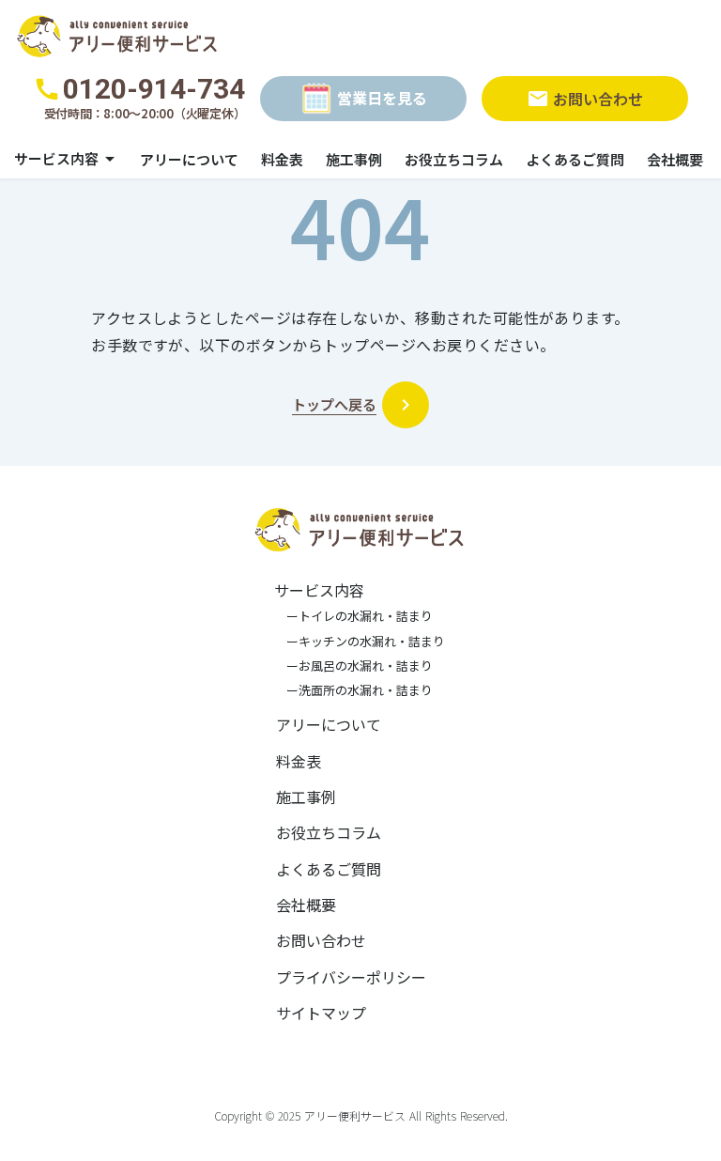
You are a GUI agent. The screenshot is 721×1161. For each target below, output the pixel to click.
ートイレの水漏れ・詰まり (353, 616)
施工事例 (354, 159)
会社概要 (675, 159)
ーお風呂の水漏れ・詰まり (353, 666)
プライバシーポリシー (351, 977)
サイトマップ (321, 1012)
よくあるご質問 (575, 159)
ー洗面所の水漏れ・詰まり (353, 690)
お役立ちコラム (454, 159)
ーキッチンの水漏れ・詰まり (359, 641)
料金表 (282, 159)
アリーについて (189, 159)
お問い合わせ (321, 940)
